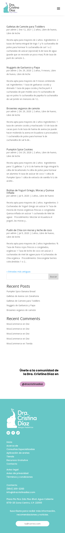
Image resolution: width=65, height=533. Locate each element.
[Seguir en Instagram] (8, 433)
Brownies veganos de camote (23, 108)
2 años (37, 29)
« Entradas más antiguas (18, 271)
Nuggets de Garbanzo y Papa (23, 67)
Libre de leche (13, 33)
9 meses (45, 70)
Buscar (53, 276)
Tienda (29, 343)
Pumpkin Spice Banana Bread (20, 291)
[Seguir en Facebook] (13, 433)
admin (13, 29)
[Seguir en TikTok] (18, 433)
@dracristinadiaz (32, 384)
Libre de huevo (49, 29)
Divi (27, 323)
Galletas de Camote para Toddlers (25, 26)
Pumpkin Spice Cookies (19, 149)
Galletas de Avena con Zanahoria (22, 296)
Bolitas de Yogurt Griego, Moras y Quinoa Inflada (30, 191)
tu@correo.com (32, 523)
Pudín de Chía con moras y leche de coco (29, 230)
